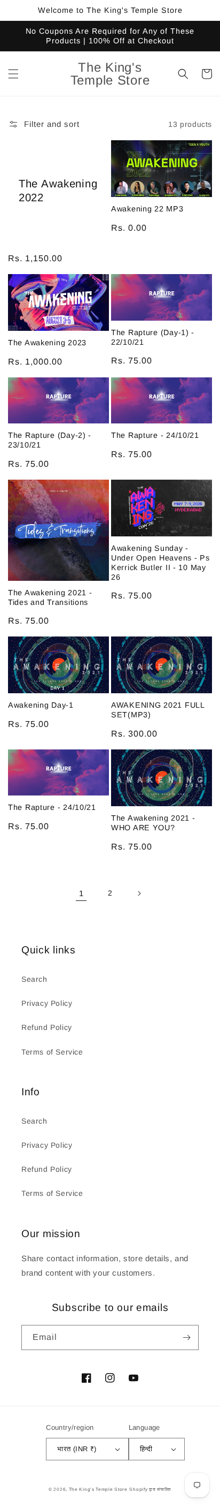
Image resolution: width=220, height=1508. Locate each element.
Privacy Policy (46, 1003)
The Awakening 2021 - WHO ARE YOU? (153, 823)
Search (34, 979)
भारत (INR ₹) (76, 1449)
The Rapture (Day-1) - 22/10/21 (152, 337)
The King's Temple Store (98, 1489)
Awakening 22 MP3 (147, 208)
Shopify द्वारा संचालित (150, 1489)
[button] (13, 74)
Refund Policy (46, 1027)
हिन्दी (146, 1449)
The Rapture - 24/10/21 (155, 435)
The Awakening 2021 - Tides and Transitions (50, 597)
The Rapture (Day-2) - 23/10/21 (49, 440)
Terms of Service (52, 1052)
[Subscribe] (186, 1337)
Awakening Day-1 (41, 705)
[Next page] (139, 893)
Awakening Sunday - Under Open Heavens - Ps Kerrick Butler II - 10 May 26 (160, 562)
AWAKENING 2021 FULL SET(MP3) (158, 710)
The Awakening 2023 (47, 342)
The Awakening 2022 (58, 190)
